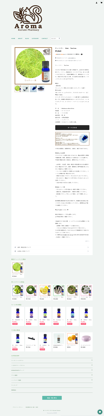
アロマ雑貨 (14, 375)
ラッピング (14, 385)
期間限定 (13, 390)
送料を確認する (72, 58)
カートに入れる (72, 127)
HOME (13, 38)
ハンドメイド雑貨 (16, 380)
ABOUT (20, 38)
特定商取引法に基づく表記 (32, 407)
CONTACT (45, 38)
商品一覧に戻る (52, 398)
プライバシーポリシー (18, 407)
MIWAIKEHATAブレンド (17, 370)
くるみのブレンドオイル (18, 365)
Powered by (50, 413)
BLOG (27, 38)
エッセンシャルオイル (17, 360)
